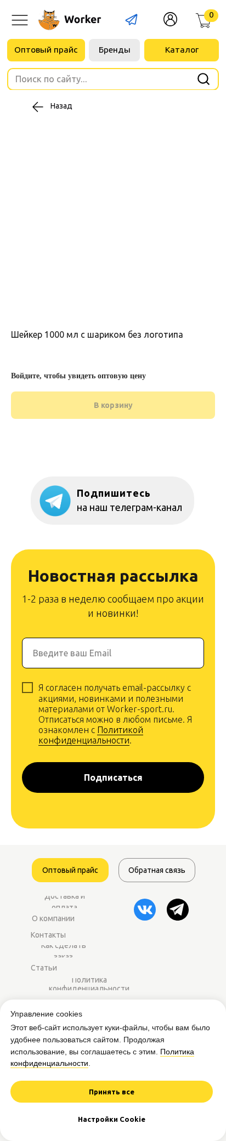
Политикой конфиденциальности (90, 735)
